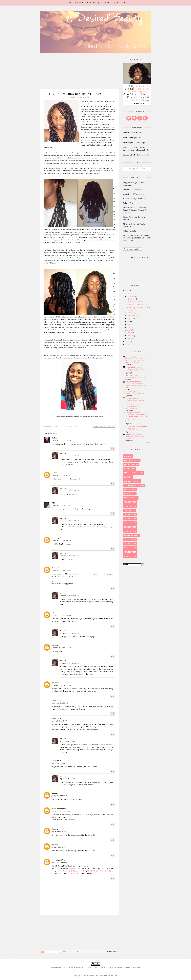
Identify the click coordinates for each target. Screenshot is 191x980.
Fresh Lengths (131, 392)
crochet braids (131, 473)
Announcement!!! (131, 408)
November (131, 299)
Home (68, 3)
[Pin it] (113, 426)
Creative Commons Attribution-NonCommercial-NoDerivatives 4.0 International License (108, 967)
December (131, 296)
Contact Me (119, 3)
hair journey (129, 469)
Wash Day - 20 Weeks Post (134, 194)
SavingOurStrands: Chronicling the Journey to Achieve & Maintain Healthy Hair (136, 415)
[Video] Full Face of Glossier (134, 394)
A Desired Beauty (88, 975)
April (129, 330)
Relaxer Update (129, 231)
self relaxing (130, 485)
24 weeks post (130, 531)
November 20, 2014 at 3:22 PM (69, 596)
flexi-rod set (129, 494)
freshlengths (57, 538)
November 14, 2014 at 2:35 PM (69, 521)
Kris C (54, 613)
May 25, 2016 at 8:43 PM (59, 832)
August (130, 318)
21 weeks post (130, 556)
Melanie (63, 453)
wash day (128, 456)
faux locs (58, 426)
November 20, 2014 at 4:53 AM (61, 648)
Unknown (55, 568)
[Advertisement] (79, 73)
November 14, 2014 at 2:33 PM (69, 456)
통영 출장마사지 (75, 868)
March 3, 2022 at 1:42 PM (59, 862)
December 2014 (145, 155)
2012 (128, 344)
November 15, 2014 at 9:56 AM (61, 540)
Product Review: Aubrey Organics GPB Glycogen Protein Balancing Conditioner (136, 237)
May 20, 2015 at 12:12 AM (67, 741)
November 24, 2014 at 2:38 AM (61, 685)
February (130, 336)
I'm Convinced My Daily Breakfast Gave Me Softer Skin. (136, 370)
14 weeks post (130, 518)
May (129, 327)
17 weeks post (130, 552)
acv (141, 473)
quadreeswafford (58, 860)
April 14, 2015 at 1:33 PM (59, 721)
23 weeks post (130, 527)
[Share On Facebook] (105, 426)
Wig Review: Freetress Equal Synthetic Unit (134, 437)
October (130, 313)
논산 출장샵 (71, 873)
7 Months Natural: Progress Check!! (134, 401)
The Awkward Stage (133, 398)
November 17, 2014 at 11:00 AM (61, 615)
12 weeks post (130, 506)
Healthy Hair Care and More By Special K (136, 427)
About (106, 3)
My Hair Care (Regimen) (87, 3)
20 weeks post (130, 523)
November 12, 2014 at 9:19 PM (61, 475)
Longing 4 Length (132, 375)
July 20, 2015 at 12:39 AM (59, 796)
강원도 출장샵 (72, 871)
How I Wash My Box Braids (134, 198)
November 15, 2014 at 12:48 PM (61, 570)
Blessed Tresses (131, 406)
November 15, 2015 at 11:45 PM (61, 811)
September (131, 316)
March (129, 333)
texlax (141, 485)
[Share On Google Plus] (109, 426)
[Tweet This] (101, 426)
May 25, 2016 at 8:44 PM (59, 847)
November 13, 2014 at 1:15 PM (61, 505)
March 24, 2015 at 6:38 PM (60, 703)
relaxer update (130, 498)
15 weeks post (130, 544)
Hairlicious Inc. (131, 357)
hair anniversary (131, 535)
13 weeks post (130, 514)
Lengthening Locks (133, 382)
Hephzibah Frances (59, 809)
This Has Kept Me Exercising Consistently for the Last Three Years (135, 385)
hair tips (128, 477)
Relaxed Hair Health (133, 367)
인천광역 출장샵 (92, 871)
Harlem (54, 438)
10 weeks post (130, 502)
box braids (48, 426)
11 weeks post (130, 539)
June (129, 324)
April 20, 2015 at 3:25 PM (59, 763)
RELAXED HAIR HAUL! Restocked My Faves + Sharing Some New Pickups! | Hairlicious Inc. (137, 361)
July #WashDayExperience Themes (134, 421)
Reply (112, 449)
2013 (128, 341)
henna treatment (131, 481)
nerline (54, 473)
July (128, 321)
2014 (128, 293)
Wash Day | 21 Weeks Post (137, 305)
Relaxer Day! (128, 203)
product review (131, 464)
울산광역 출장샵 (107, 871)
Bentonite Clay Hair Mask (133, 430)
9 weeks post (129, 510)
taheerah (55, 793)
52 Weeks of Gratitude (135, 302)
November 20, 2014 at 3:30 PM (69, 663)
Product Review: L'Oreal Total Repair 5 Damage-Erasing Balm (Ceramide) (136, 210)
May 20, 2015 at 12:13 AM (67, 779)
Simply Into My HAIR (133, 434)
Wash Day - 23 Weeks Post (134, 189)
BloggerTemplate (110, 975)
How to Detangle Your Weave (135, 377)
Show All (148, 442)
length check (130, 489)
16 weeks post (130, 548)
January (130, 338)
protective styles (70, 426)
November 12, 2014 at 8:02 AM (61, 440)
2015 (128, 290)
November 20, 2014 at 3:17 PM (69, 556)
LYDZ (53, 503)
